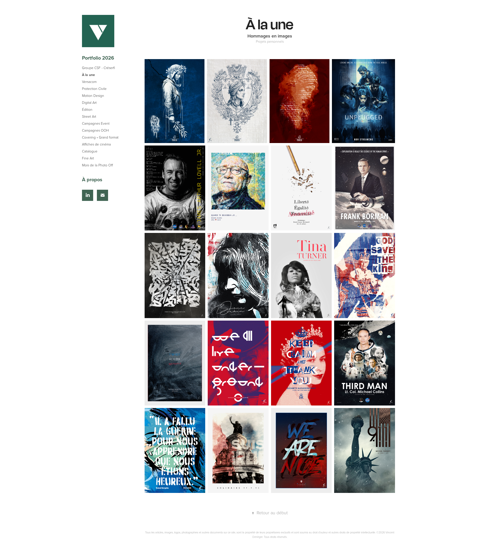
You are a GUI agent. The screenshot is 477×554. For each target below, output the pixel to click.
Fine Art (88, 158)
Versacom (89, 81)
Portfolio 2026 (98, 57)
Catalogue (89, 151)
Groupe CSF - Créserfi (98, 67)
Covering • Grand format (100, 137)
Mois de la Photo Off (97, 165)
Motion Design (93, 95)
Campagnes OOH (95, 130)
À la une (88, 74)
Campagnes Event (96, 123)
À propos (92, 179)
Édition (87, 109)
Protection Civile (94, 88)
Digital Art (89, 102)
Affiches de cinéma (96, 144)
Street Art (89, 116)
